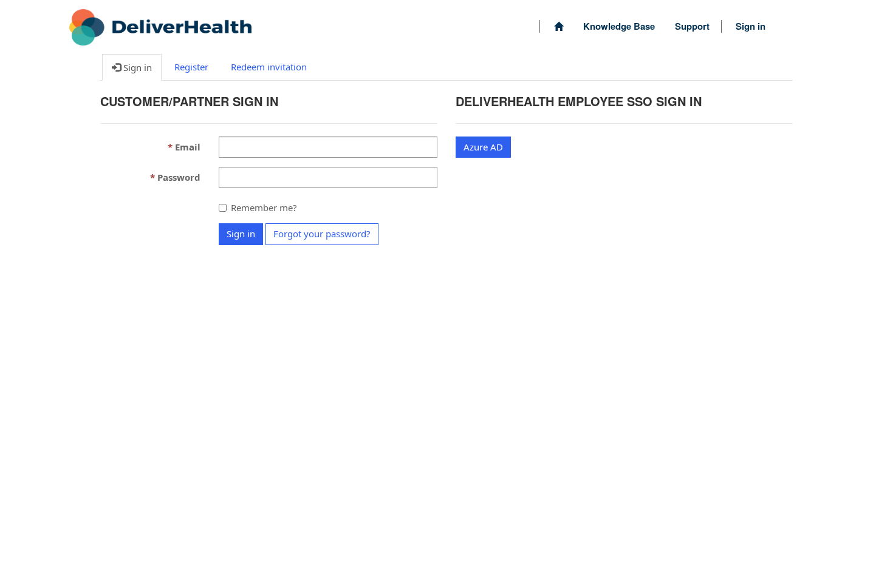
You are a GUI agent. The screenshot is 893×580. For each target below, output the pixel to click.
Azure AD (483, 147)
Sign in (241, 234)
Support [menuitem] (692, 26)
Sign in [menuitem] (750, 26)
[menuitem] (558, 26)
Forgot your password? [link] (322, 234)
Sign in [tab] (136, 67)
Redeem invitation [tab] (269, 67)
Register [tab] (191, 67)
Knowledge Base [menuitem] (619, 26)
